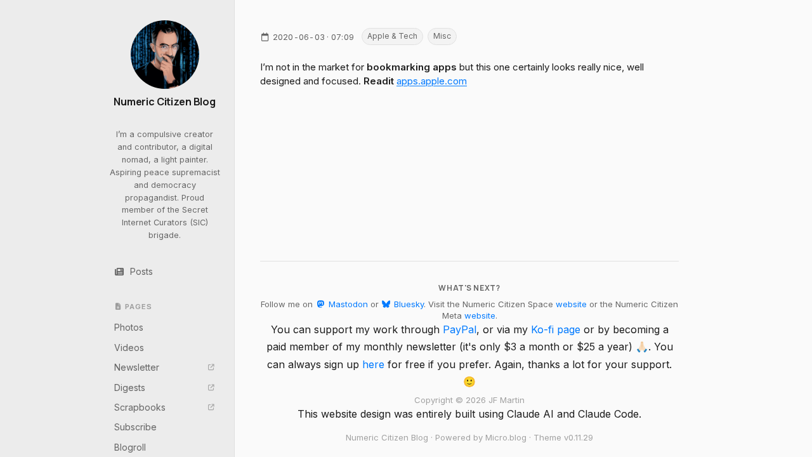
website (571, 304)
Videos (129, 347)
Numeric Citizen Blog (165, 102)
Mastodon (346, 304)
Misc (442, 36)
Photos (128, 327)
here (373, 364)
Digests (129, 387)
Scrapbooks (140, 407)
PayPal (459, 329)
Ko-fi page (555, 329)
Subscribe (135, 426)
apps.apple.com (431, 81)
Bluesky (407, 304)
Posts (141, 271)
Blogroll (130, 447)
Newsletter (136, 367)
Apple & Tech (392, 36)
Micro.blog (506, 437)
